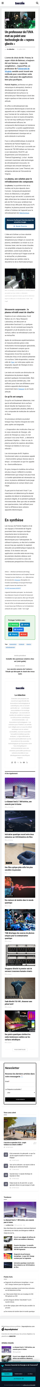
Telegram (14, 634)
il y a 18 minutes (10, 807)
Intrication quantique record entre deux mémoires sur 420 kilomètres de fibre (24, 1265)
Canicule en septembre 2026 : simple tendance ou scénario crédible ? (15, 1144)
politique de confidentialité (29, 1385)
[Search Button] (37, 3)
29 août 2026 (18, 1225)
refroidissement (10, 647)
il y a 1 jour (8, 872)
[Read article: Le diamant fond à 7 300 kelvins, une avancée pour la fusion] (20, 788)
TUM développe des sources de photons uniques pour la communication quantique (19, 935)
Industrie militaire (12, 997)
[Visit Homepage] (20, 3)
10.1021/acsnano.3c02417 (13, 588)
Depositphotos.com (28, 1326)
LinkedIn (26, 624)
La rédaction (10, 49)
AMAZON (12, 1336)
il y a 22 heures (9, 840)
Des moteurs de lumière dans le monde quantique (20, 1311)
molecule (21, 644)
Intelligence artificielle (14, 964)
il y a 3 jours (8, 974)
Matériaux (10, 797)
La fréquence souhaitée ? (13, 1089)
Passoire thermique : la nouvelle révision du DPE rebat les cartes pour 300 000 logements (25, 1247)
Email (24, 634)
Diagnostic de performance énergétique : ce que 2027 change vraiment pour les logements (24, 1256)
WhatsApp (14, 624)
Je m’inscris (18, 1379)
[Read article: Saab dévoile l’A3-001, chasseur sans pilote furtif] (20, 988)
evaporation (12, 644)
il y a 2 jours (8, 941)
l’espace (21, 389)
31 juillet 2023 (21, 49)
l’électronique (24, 213)
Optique (9, 863)
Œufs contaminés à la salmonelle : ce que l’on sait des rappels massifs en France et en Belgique (22, 1155)
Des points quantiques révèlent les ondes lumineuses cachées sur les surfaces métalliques (18, 1037)
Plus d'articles (20, 1049)
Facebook (19, 629)
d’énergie (17, 580)
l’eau (12, 362)
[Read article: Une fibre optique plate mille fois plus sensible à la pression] (20, 854)
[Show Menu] (3, 3)
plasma (29, 644)
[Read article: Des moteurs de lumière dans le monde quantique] (20, 887)
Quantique (10, 830)
